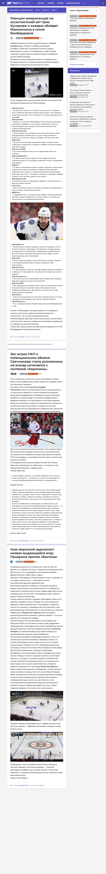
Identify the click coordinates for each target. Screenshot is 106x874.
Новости (54, 10)
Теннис (60, 3)
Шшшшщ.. (82, 97)
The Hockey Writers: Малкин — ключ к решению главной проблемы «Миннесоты (81, 92)
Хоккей (51, 3)
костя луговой (84, 126)
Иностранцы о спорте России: (21, 10)
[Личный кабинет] (103, 3)
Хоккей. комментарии (31, 38)
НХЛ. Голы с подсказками (87, 16)
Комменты (45, 10)
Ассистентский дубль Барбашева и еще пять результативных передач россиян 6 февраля (83, 44)
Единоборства (73, 3)
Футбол (41, 3)
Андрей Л (82, 85)
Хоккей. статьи (33, 399)
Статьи (37, 10)
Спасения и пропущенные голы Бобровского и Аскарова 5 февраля (82, 56)
